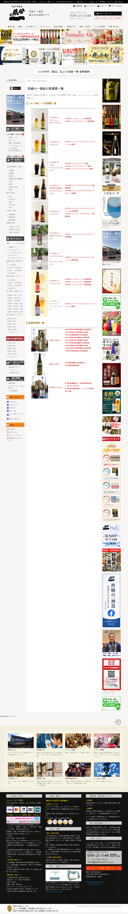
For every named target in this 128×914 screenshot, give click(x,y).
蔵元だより (12, 750)
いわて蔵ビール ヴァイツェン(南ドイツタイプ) (55, 120)
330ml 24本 (12, 329)
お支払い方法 (13, 405)
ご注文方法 (12, 402)
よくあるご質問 (100, 778)
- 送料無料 (11, 214)
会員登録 (78, 6)
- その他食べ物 (13, 373)
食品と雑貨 (58, 26)
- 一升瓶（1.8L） (14, 227)
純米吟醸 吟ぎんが (55, 387)
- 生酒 (9, 184)
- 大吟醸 (10, 170)
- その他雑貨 (12, 391)
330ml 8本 (11, 324)
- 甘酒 (9, 190)
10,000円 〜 (12, 273)
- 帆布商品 (11, 383)
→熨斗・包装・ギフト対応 (54, 891)
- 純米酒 (10, 176)
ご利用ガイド (71, 26)
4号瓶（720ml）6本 (15, 309)
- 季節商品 (11, 217)
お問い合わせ (113, 26)
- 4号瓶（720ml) (13, 229)
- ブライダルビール (14, 146)
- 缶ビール (11, 140)
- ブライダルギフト (14, 252)
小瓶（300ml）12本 (15, 312)
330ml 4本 (11, 318)
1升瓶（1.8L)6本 (13, 301)
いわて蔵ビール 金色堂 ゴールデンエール (56, 235)
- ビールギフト (13, 250)
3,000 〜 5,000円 (14, 268)
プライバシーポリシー (16, 435)
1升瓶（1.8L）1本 (14, 295)
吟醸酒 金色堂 (54, 364)
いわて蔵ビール (31, 26)
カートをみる (117, 6)
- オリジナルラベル (14, 258)
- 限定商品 (11, 220)
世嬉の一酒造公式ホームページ (109, 13)
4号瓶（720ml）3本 (15, 306)
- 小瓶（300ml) (13, 232)
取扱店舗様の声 (71, 778)
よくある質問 (100, 26)
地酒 (20, 26)
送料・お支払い (85, 26)
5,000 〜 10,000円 (14, 285)
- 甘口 (9, 207)
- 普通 (9, 202)
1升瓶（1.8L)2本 (13, 298)
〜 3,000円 (11, 265)
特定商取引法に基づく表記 (95, 882)
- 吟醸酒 (10, 173)
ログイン (103, 6)
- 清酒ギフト (12, 247)
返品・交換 (12, 411)
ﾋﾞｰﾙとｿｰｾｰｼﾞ (12, 332)
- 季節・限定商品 (13, 143)
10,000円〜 (11, 288)
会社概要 (12, 429)
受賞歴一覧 (41, 778)
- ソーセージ (12, 370)
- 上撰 (9, 181)
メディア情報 (99, 750)
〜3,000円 (11, 280)
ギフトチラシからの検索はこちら (110, 263)
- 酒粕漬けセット (13, 367)
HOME (29, 81)
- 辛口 (9, 197)
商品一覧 (11, 26)
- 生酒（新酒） (13, 187)
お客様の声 (41, 750)
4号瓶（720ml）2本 (15, 303)
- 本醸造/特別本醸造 (15, 179)
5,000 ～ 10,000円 (14, 270)
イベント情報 (70, 750)
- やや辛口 (11, 199)
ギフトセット (45, 26)
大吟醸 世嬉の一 (55, 340)
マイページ (91, 6)
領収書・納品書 (14, 419)
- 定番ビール (12, 137)
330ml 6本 (11, 321)
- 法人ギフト (12, 255)
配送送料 (12, 408)
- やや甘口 (11, 205)
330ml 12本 (12, 327)
